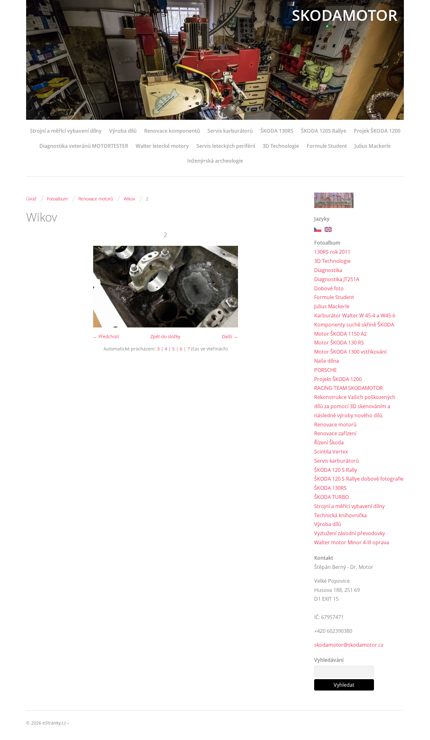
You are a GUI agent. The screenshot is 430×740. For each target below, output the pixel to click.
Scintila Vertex (331, 451)
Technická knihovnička (340, 515)
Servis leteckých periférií (225, 145)
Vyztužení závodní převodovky (349, 533)
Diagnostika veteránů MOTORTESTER (83, 145)
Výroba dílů (123, 130)
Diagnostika (328, 270)
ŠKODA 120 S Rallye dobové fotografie (359, 478)
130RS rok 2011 (332, 251)
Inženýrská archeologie (215, 160)
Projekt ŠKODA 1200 (338, 379)
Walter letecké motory (162, 145)
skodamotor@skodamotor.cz (348, 644)
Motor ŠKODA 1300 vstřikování (350, 351)
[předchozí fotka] (36, 286)
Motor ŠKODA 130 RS (339, 342)
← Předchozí (106, 336)
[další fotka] (294, 286)
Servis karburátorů (230, 130)
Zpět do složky (165, 336)
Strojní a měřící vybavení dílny (66, 130)
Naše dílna (326, 360)
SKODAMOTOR (345, 15)
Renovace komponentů (172, 130)
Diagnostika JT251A (336, 279)
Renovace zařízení (335, 433)
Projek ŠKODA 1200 (377, 130)
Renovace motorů (95, 199)
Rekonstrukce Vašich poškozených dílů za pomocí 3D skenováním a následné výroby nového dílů (354, 406)
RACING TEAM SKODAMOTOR (348, 387)
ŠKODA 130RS (276, 130)
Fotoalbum (57, 199)
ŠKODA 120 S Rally (335, 469)
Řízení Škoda (329, 442)
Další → (230, 336)
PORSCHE (325, 370)
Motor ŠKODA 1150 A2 (340, 333)
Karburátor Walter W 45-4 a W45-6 (354, 315)
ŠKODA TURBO (331, 497)
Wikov (129, 199)
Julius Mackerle (372, 145)
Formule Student (327, 145)
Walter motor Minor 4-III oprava (351, 542)
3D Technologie (281, 145)
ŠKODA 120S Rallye (323, 130)
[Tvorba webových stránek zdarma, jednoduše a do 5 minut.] (68, 723)
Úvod (31, 199)
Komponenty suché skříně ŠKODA (354, 324)
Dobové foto (329, 288)
